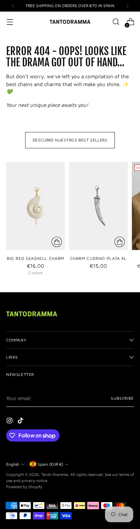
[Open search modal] (116, 22)
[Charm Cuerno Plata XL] (98, 206)
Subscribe (122, 398)
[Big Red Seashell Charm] (35, 206)
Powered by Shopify (24, 486)
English (12, 464)
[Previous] (12, 6)
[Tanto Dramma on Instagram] (10, 421)
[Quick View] (57, 242)
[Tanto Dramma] (70, 22)
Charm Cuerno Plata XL (98, 258)
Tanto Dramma (54, 474)
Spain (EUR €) (50, 464)
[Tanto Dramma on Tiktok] (21, 421)
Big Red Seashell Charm (35, 258)
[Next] (127, 6)
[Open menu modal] (10, 22)
